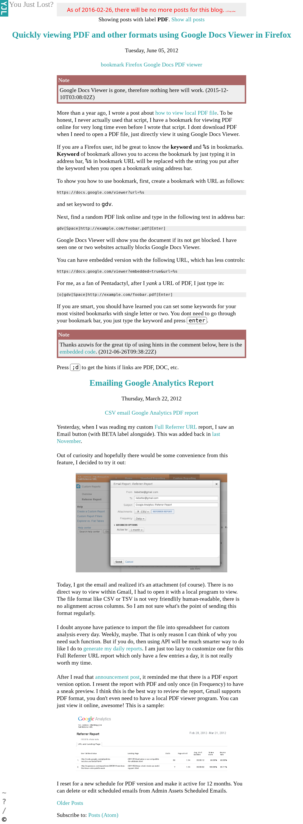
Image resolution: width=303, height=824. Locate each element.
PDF (180, 64)
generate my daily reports (112, 648)
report (191, 413)
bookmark (112, 64)
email (123, 413)
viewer (194, 64)
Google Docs (159, 64)
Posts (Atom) (103, 815)
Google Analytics (152, 413)
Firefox (133, 64)
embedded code (78, 352)
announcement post (117, 677)
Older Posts (70, 803)
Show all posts (188, 19)
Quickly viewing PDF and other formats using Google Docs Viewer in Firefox (151, 34)
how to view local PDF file (186, 113)
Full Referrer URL (176, 427)
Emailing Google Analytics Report (151, 383)
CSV (110, 413)
